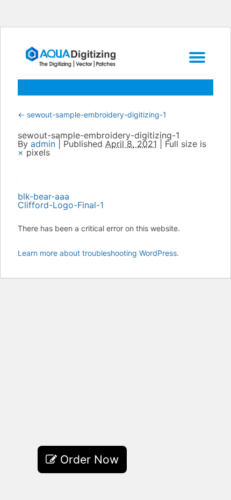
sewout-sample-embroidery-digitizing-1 (92, 114)
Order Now (88, 459)
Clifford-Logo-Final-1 (61, 205)
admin (43, 143)
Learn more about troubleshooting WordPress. (98, 253)
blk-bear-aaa (43, 196)
